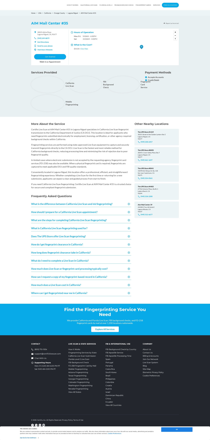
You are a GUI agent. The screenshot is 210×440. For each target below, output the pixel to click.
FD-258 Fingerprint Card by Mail (82, 366)
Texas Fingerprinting (77, 376)
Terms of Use (78, 420)
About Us (147, 349)
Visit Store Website (45, 50)
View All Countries (113, 405)
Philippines (110, 379)
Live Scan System (150, 363)
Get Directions (43, 42)
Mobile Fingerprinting (78, 369)
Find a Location (170, 5)
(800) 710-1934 (41, 349)
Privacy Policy (67, 420)
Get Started (50, 57)
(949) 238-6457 (146, 142)
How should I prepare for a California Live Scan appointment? (64, 212)
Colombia (110, 382)
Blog (145, 366)
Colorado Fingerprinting (78, 382)
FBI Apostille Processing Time (118, 356)
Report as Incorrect (172, 23)
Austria (109, 389)
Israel (108, 392)
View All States (74, 392)
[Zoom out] (175, 35)
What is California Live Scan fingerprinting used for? (59, 228)
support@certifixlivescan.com (48, 354)
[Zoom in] (175, 32)
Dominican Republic (114, 395)
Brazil (108, 376)
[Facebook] (32, 425)
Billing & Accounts (151, 356)
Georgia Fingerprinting (78, 379)
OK (177, 429)
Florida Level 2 (106, 5)
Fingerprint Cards (143, 5)
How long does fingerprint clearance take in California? (61, 252)
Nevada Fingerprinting (78, 389)
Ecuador (109, 402)
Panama (109, 366)
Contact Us (148, 353)
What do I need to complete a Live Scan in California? (60, 260)
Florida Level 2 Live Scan (78, 359)
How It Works (72, 5)
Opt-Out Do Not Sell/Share (28, 438)
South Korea (111, 372)
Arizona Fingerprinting (78, 372)
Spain (108, 359)
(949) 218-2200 (146, 196)
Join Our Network (150, 359)
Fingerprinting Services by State (82, 353)
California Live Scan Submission (82, 356)
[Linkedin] (40, 425)
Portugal (109, 363)
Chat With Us (40, 358)
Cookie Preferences (151, 376)
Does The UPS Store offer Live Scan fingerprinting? (58, 236)
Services (156, 5)
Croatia (109, 386)
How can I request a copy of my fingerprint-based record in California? (69, 276)
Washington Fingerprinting (80, 386)
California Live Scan (88, 5)
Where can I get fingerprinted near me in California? (59, 293)
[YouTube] (43, 425)
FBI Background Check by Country (121, 349)
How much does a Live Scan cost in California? (56, 284)
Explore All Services (105, 329)
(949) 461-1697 (146, 160)
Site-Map (147, 369)
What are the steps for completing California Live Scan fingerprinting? (69, 220)
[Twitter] (36, 425)
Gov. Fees (84, 49)
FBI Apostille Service (114, 353)
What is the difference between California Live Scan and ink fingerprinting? (71, 203)
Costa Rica (110, 369)
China (108, 399)
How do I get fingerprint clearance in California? (57, 244)
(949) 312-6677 (146, 214)
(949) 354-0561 (146, 178)
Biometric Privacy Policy (153, 372)
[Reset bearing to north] (175, 38)
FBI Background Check (123, 5)
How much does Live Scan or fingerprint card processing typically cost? (69, 268)
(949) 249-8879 (43, 38)
